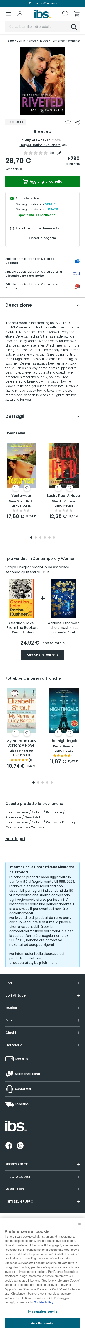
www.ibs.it (24, 908)
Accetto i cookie (42, 1323)
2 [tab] (36, 538)
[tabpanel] (43, 81)
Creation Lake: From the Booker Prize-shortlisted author (22, 625)
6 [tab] (54, 538)
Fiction (37, 812)
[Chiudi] (80, 1224)
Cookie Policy (43, 1302)
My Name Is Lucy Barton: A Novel (21, 743)
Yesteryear (21, 496)
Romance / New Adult (23, 817)
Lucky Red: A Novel (64, 496)
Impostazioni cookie (42, 1311)
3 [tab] (40, 538)
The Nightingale (64, 741)
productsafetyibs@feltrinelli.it (34, 962)
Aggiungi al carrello (45, 181)
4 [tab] (45, 538)
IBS (22, 169)
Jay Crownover (37, 140)
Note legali (15, 838)
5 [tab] (49, 538)
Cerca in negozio (42, 238)
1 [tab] (43, 112)
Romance (54, 812)
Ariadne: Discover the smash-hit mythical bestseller (63, 625)
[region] (42, 1274)
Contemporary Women (24, 827)
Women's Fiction (59, 822)
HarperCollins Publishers (40, 145)
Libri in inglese (16, 812)
